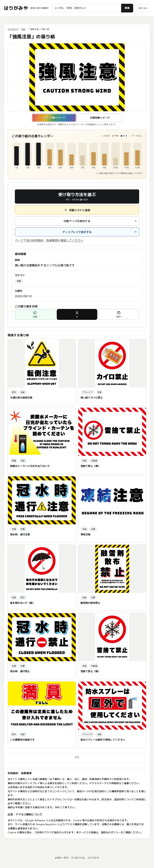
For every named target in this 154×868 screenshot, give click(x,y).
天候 (23, 29)
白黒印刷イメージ (100, 117)
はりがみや (16, 8)
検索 (127, 8)
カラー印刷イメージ (54, 117)
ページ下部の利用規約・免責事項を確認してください (49, 240)
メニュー (143, 8)
